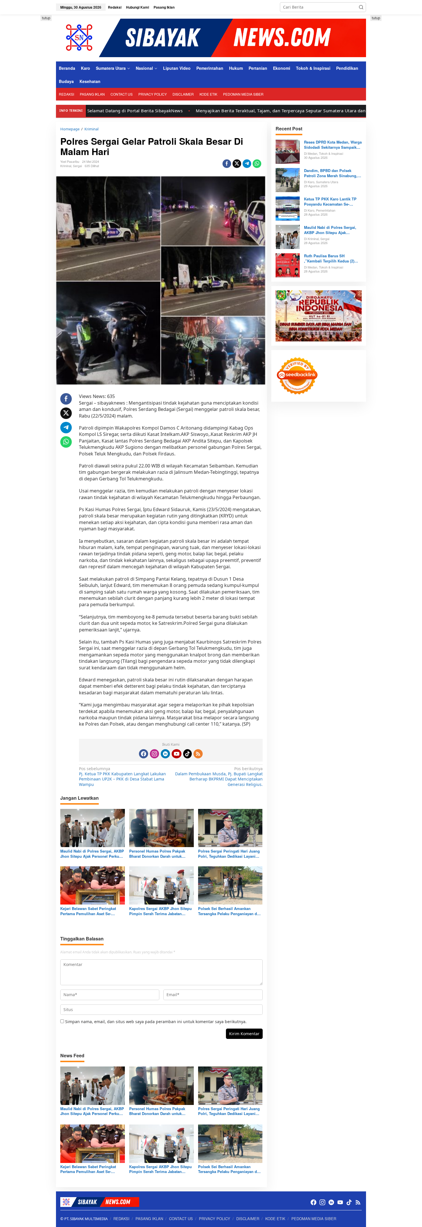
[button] (361, 7)
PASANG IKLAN (149, 1218)
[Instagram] (154, 753)
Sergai (77, 165)
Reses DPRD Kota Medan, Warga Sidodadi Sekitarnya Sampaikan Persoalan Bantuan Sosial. (333, 145)
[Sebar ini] (226, 163)
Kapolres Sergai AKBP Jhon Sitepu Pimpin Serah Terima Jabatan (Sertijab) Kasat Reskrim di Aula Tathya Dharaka (160, 911)
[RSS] (198, 753)
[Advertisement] (30, 101)
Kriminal (65, 165)
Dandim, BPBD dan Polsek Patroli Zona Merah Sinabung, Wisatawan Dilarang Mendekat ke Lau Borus (330, 173)
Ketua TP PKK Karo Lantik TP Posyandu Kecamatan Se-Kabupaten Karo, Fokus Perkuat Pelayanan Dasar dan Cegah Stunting (332, 201)
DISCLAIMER (247, 1218)
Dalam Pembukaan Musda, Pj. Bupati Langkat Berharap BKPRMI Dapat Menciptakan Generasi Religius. (218, 776)
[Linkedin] (165, 753)
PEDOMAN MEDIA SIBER (313, 1218)
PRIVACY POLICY (214, 1218)
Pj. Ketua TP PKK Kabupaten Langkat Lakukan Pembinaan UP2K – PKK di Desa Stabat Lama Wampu (122, 776)
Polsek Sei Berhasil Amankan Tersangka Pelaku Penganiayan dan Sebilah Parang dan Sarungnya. (229, 911)
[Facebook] (143, 753)
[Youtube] (176, 753)
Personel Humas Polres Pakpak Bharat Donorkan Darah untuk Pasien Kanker (157, 854)
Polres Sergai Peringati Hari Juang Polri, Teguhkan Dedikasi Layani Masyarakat (229, 854)
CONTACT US (181, 1218)
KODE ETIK (275, 1218)
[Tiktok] (187, 753)
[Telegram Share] (247, 163)
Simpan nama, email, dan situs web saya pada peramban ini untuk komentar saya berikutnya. (156, 1021)
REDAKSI (121, 1218)
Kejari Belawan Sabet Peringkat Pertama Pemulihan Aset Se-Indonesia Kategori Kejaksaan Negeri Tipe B (88, 911)
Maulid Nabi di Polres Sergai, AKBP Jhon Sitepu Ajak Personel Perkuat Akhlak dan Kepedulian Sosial (92, 854)
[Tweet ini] (237, 163)
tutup (46, 18)
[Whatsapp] (257, 163)
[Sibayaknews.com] (211, 37)
